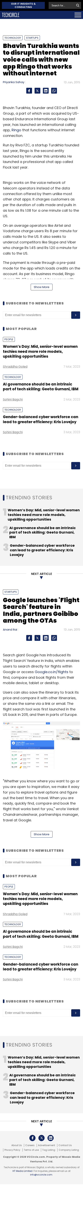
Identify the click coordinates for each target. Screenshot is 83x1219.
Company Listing (69, 1150)
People (8, 339)
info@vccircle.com (41, 1174)
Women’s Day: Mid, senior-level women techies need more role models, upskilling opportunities (40, 351)
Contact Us (65, 1145)
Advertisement (46, 1145)
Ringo (16, 130)
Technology (12, 38)
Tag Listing (48, 1150)
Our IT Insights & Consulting (23, 5)
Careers (30, 1145)
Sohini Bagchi (13, 399)
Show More (41, 287)
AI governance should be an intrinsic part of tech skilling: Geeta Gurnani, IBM (40, 387)
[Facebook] (29, 91)
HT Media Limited (22, 1171)
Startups (32, 38)
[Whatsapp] (54, 91)
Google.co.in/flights (51, 671)
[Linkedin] (46, 91)
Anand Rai (10, 629)
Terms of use (31, 1150)
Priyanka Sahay (13, 82)
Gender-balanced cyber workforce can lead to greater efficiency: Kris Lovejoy (40, 419)
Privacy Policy (12, 1150)
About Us (16, 1145)
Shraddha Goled (15, 366)
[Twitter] (37, 91)
